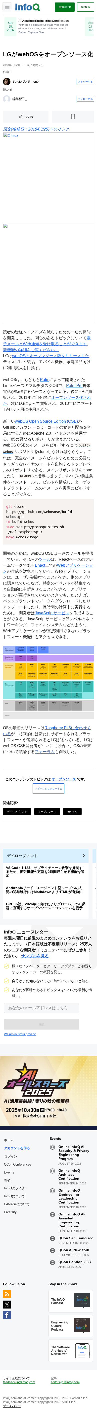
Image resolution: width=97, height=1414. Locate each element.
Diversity (10, 1212)
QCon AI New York (73, 1250)
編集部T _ (19, 99)
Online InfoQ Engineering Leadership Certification (69, 1196)
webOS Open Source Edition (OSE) (46, 421)
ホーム (9, 1140)
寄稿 (7, 1180)
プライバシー (12, 1406)
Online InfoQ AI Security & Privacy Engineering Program (73, 1153)
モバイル (72, 811)
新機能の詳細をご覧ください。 (31, 350)
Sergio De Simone (25, 81)
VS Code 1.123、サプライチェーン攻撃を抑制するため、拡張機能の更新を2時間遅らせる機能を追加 (45, 872)
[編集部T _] (6, 99)
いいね (29, 116)
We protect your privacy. (20, 1034)
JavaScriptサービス (52, 613)
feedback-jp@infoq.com (19, 1382)
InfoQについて (14, 1196)
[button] (41, 1024)
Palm (44, 380)
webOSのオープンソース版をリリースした (50, 356)
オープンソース (64, 779)
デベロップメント (17, 811)
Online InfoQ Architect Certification (69, 1174)
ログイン (10, 1156)
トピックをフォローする (48, 788)
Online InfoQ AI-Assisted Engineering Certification (72, 1220)
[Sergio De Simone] (6, 81)
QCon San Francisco (76, 1238)
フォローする (85, 81)
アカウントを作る (17, 1148)
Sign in (85, 6)
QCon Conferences (17, 1164)
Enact (40, 565)
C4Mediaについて (17, 1204)
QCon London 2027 (75, 1262)
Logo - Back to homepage (27, 6)
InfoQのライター (16, 1188)
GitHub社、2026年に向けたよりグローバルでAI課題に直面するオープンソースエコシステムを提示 (45, 906)
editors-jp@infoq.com (65, 1382)
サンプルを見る (35, 956)
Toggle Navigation (6, 6)
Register (65, 6)
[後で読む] (73, 117)
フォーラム (45, 752)
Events (9, 1172)
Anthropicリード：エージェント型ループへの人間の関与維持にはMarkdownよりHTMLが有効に (44, 890)
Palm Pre (74, 385)
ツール (45, 559)
